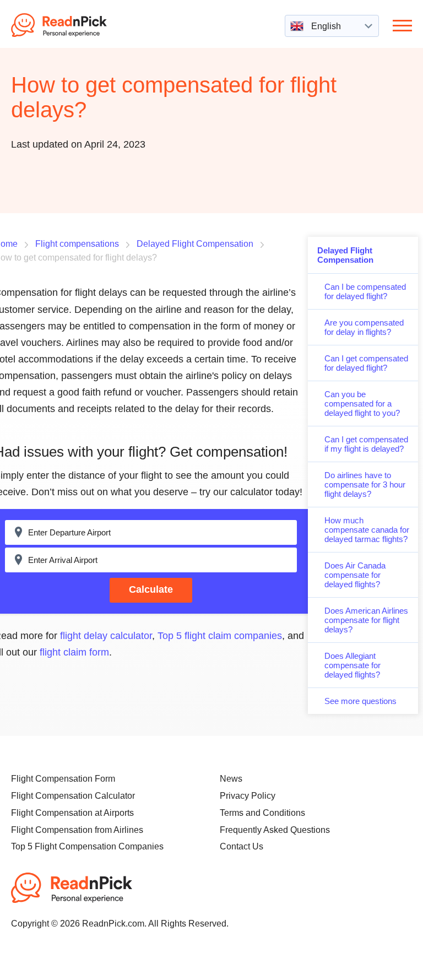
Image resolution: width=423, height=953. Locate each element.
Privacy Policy (247, 795)
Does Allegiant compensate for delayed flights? (352, 665)
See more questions (360, 701)
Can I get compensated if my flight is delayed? (366, 444)
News (231, 778)
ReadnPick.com (74, 25)
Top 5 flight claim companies (220, 635)
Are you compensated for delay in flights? (364, 327)
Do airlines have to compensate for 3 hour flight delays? (364, 484)
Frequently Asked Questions (275, 830)
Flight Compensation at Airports (72, 812)
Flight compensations (77, 243)
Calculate (151, 589)
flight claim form (74, 652)
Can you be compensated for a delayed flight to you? (362, 403)
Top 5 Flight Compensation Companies (87, 846)
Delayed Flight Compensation (345, 255)
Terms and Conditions (262, 812)
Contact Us (241, 846)
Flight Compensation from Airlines (77, 830)
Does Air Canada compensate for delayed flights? (355, 575)
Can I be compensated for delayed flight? (365, 291)
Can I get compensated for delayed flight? (366, 363)
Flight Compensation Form (63, 778)
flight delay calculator (106, 635)
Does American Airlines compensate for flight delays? (366, 620)
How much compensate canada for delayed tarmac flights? (366, 530)
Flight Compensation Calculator (73, 795)
